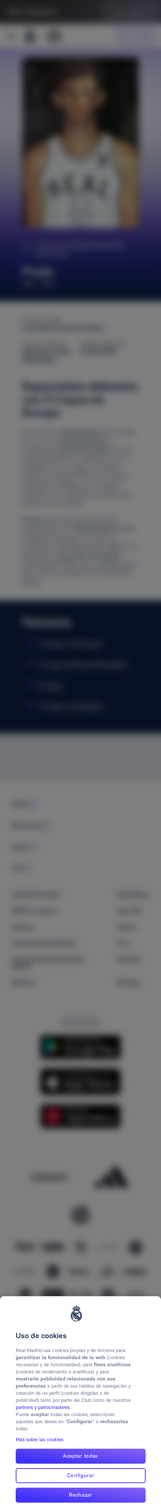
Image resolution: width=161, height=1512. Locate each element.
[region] (80, 1404)
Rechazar (80, 1495)
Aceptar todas (80, 1456)
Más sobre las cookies (39, 1439)
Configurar (80, 1475)
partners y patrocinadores (43, 1407)
